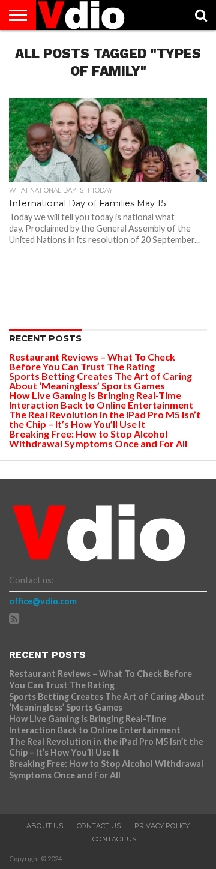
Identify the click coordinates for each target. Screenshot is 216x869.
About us (44, 826)
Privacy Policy (162, 826)
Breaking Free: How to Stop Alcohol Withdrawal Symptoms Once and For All (98, 438)
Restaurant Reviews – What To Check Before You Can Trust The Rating (92, 361)
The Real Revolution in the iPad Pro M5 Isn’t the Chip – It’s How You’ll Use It (104, 419)
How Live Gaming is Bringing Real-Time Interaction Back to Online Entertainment (102, 399)
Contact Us (99, 826)
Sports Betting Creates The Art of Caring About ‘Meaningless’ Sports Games (100, 380)
